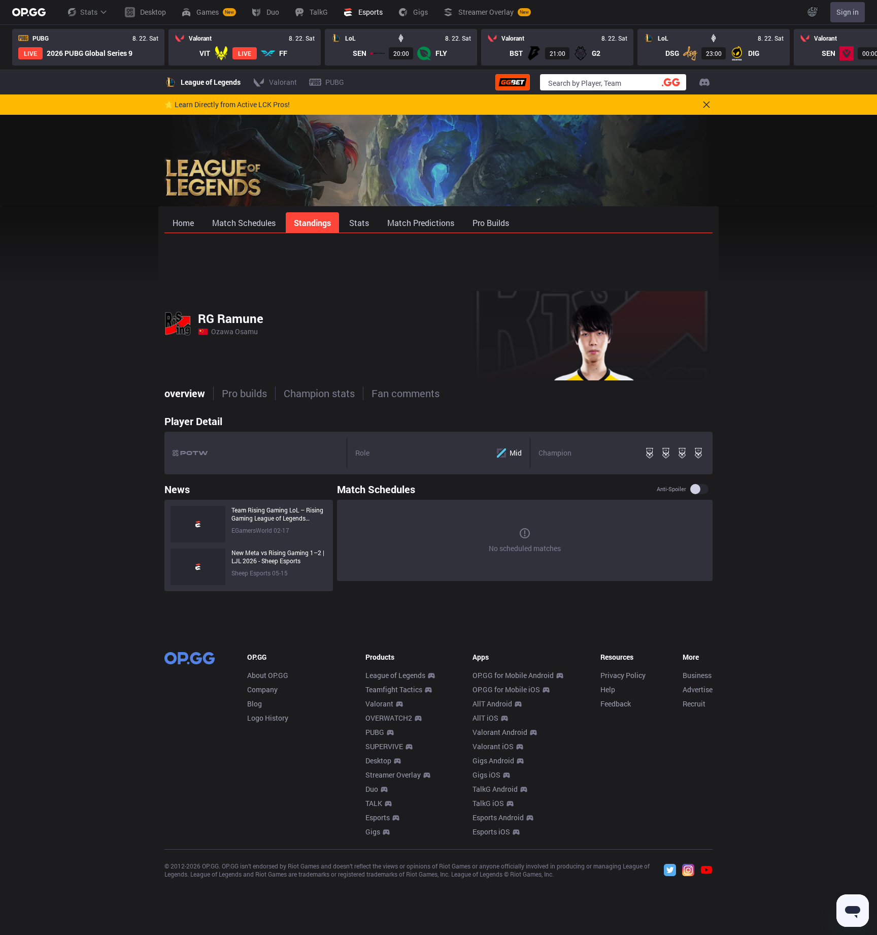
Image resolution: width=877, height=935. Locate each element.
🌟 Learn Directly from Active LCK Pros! (227, 105)
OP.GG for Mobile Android (513, 675)
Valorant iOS (493, 746)
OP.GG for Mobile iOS (506, 689)
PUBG (374, 732)
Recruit (694, 703)
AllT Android (492, 703)
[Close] (706, 105)
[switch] (699, 489)
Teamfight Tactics (393, 689)
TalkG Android (495, 789)
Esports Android (498, 817)
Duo (371, 789)
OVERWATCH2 (388, 718)
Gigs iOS (486, 775)
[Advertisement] (438, 260)
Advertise (698, 689)
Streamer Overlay (393, 775)
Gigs (372, 831)
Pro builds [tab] (244, 393)
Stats (88, 12)
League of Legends (395, 675)
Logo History (267, 718)
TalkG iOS (488, 803)
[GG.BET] (512, 82)
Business (697, 675)
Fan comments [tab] (406, 393)
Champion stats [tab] (319, 393)
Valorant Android (500, 732)
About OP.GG (267, 675)
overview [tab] (184, 393)
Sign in (847, 12)
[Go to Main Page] (29, 12)
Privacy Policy (623, 675)
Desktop (378, 760)
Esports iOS (491, 831)
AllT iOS (485, 718)
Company (262, 689)
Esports (377, 817)
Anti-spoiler (671, 489)
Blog (254, 703)
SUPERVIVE (384, 746)
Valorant (379, 703)
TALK (373, 803)
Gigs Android (493, 760)
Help (607, 689)
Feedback (615, 703)
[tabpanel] (438, 500)
